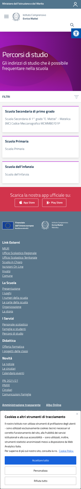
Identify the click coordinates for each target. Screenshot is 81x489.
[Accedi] (75, 4)
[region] (40, 450)
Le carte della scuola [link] (15, 302)
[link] (76, 33)
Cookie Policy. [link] (66, 451)
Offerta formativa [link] (13, 346)
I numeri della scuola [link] (15, 297)
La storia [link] (7, 311)
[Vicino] (77, 414)
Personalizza (40, 471)
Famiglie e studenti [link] (14, 329)
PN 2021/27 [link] (10, 380)
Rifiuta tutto (40, 481)
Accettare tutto (40, 460)
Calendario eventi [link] (13, 373)
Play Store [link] (56, 202)
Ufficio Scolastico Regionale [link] (19, 253)
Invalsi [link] (6, 271)
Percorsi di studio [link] (12, 333)
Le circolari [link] (8, 368)
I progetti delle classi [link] (15, 351)
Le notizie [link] (8, 364)
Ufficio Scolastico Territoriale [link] (19, 257)
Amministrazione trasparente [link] (21, 405)
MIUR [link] (5, 248)
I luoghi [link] (6, 293)
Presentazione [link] (11, 288)
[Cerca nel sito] (72, 25)
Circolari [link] (7, 389)
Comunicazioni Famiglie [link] (16, 394)
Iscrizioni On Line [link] (12, 266)
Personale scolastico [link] (15, 324)
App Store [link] (29, 202)
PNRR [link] (6, 385)
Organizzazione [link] (11, 306)
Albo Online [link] (53, 405)
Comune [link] (7, 275)
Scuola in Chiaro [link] (12, 262)
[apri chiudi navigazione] (6, 17)
